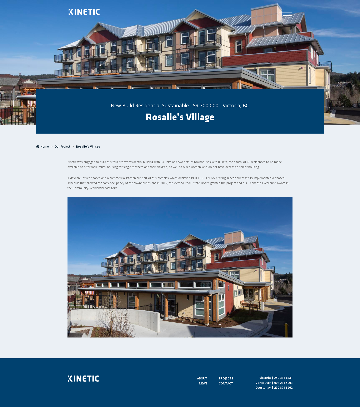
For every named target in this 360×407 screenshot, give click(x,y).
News (203, 383)
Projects (226, 378)
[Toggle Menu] (285, 16)
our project (62, 146)
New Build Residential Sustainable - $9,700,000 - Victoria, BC (180, 105)
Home (44, 146)
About (202, 378)
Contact (226, 383)
